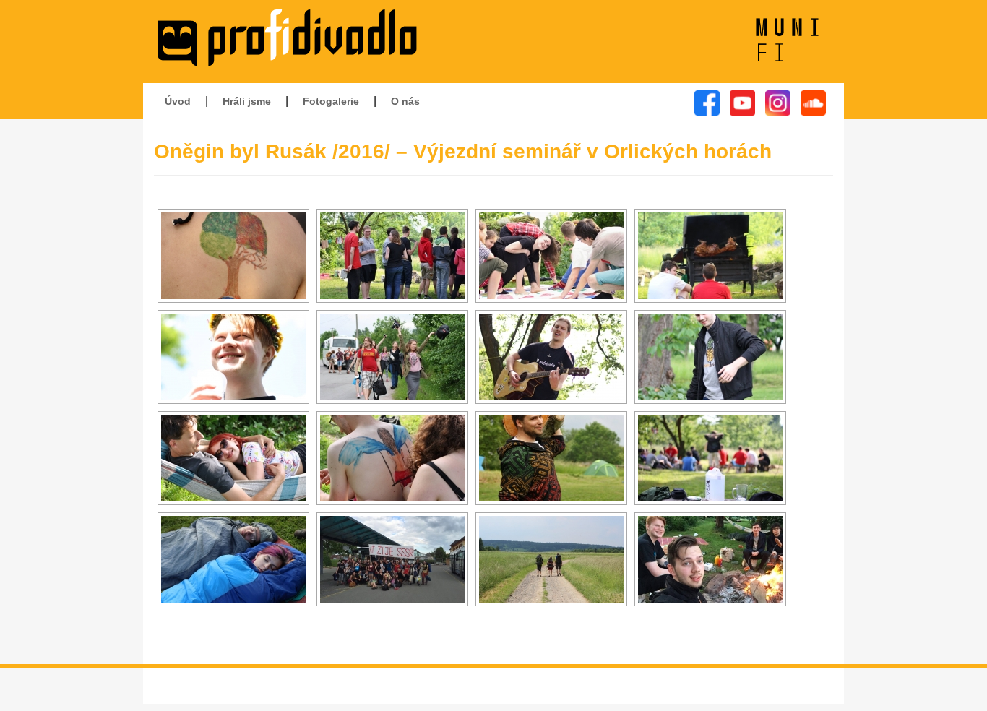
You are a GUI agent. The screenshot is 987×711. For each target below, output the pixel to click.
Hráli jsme (247, 101)
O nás (405, 101)
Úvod (178, 101)
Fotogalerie (331, 101)
